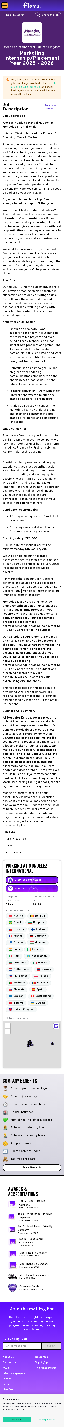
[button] (31, 1045)
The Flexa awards (45, 1368)
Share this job (50, 15)
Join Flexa (9, 1379)
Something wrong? (50, 107)
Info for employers (14, 1373)
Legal (6, 1384)
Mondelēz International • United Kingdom (32, 47)
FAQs (6, 1368)
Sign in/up (41, 1362)
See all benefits (32, 1167)
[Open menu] (4, 5)
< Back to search (14, 15)
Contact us (9, 1362)
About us (8, 1357)
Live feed (8, 1389)
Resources (41, 1357)
